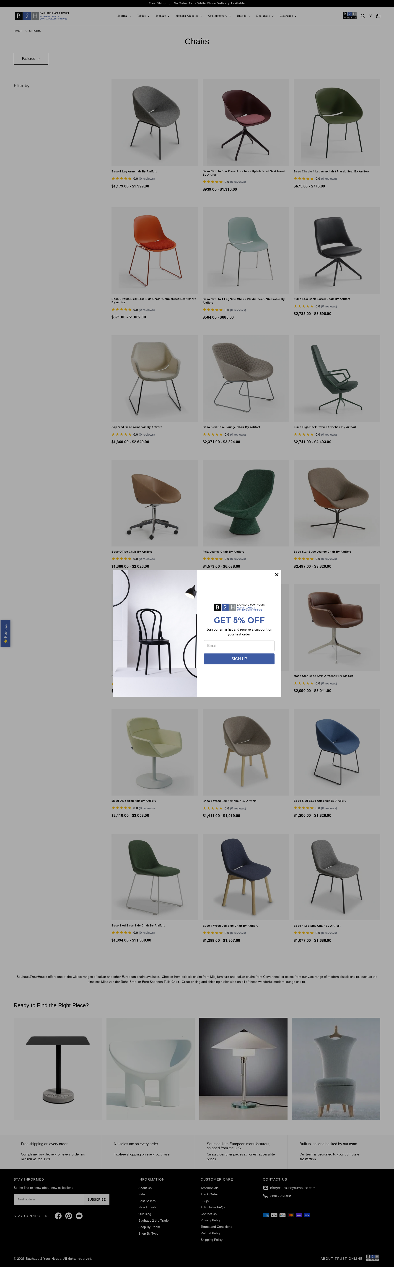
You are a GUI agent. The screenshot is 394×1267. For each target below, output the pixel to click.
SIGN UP (239, 659)
